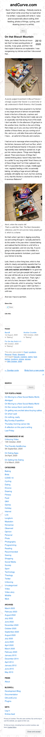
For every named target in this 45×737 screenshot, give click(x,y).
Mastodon (9, 521)
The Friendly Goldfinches (15, 446)
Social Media (10, 562)
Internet (8, 511)
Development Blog (13, 691)
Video (7, 588)
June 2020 (9, 642)
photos (21, 359)
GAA (7, 501)
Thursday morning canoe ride (17, 424)
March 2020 (10, 648)
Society (8, 565)
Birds (7, 474)
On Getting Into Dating (14, 460)
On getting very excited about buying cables (23, 410)
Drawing (8, 491)
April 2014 (9, 662)
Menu (23, 31)
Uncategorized (11, 585)
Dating (7, 484)
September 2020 (12, 632)
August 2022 (10, 615)
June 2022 (9, 621)
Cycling (8, 481)
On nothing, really (12, 417)
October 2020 (10, 628)
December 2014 (11, 658)
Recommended (11, 552)
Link (6, 515)
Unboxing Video (12, 439)
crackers (24, 357)
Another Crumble (30, 332)
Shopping (21, 354)
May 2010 (9, 672)
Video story (9, 592)
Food (26, 352)
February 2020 (11, 652)
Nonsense (9, 525)
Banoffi (7, 332)
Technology (10, 572)
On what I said (11, 414)
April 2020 (9, 645)
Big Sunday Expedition (14, 420)
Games (8, 504)
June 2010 (9, 669)
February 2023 (11, 611)
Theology (9, 575)
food (35, 357)
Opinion (8, 531)
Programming (10, 545)
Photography (10, 541)
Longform (32, 352)
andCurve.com (23, 4)
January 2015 (10, 655)
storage (28, 359)
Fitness (8, 494)
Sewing (8, 555)
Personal (8, 354)
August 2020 (10, 635)
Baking (8, 471)
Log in (7, 710)
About (7, 681)
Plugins (8, 701)
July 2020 (9, 638)
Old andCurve (11, 698)
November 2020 (11, 625)
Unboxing (9, 582)
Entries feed (10, 714)
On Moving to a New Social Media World (22, 403)
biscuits (17, 357)
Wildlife (8, 595)
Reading (8, 548)
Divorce (8, 488)
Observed (9, 528)
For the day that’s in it (13, 341)
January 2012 (10, 665)
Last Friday (9, 430)
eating (30, 357)
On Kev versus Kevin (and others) (19, 407)
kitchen (7, 359)
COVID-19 (9, 478)
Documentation (11, 694)
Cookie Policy (12, 727)
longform (14, 359)
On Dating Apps (11, 453)
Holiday (8, 508)
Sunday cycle (12, 370)
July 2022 (9, 618)
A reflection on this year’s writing (18, 427)
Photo (14, 354)
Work (7, 599)
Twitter (8, 578)
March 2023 (10, 608)
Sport (7, 568)
